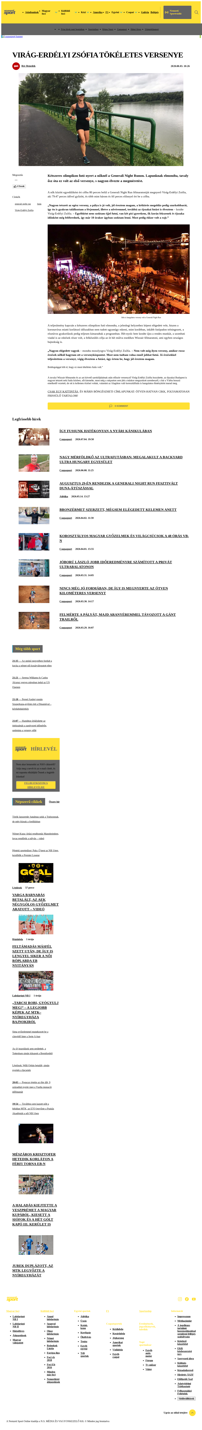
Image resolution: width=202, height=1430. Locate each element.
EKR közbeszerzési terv (184, 1351)
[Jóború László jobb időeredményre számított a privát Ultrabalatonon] (34, 576)
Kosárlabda (119, 1333)
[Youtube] (194, 1299)
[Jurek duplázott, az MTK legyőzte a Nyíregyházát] (36, 1254)
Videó (149, 1369)
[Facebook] (187, 1299)
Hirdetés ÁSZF (185, 1374)
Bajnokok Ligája (52, 1347)
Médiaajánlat (184, 1321)
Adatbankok (32, 12)
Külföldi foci (47, 1311)
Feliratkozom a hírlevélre (36, 785)
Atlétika (63, 496)
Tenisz (83, 1341)
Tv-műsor (151, 1365)
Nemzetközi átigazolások (53, 1380)
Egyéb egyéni (83, 1347)
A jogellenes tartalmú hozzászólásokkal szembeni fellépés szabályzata (186, 1331)
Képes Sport (107, 29)
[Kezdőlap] (10, 12)
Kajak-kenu (84, 1326)
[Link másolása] (16, 180)
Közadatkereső (185, 1370)
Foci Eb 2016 (51, 1366)
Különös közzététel (182, 1364)
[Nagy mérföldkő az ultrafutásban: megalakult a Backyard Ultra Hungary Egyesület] (34, 471)
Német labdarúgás (53, 1339)
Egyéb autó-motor (149, 1353)
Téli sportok (84, 1354)
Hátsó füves (136, 29)
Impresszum (183, 1316)
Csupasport (122, 29)
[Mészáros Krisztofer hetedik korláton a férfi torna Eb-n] (36, 1142)
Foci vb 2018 (51, 1358)
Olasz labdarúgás (53, 1332)
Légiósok (17, 887)
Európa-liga (53, 1352)
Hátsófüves (18, 1331)
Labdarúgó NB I (21, 995)
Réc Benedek (28, 66)
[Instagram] (180, 1299)
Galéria (145, 12)
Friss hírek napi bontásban (72, 29)
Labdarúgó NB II (19, 1325)
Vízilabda (118, 1349)
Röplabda (17, 939)
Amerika (97, 12)
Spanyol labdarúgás (53, 1325)
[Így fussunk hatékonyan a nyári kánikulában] (34, 444)
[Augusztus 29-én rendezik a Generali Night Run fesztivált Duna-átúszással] (34, 497)
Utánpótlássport (152, 29)
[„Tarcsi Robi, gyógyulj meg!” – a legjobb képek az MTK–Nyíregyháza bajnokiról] (36, 989)
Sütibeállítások (186, 1398)
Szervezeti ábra (185, 1358)
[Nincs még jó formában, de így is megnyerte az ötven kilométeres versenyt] (34, 602)
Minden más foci (51, 1373)
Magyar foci (12, 1311)
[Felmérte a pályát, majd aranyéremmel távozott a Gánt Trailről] (34, 628)
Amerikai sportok (118, 1344)
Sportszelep (145, 1311)
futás (39, 204)
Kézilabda (118, 1329)
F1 (107, 12)
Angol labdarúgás (53, 1318)
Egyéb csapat (116, 1355)
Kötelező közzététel (182, 1342)
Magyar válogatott (18, 1341)
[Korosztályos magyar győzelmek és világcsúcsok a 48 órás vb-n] (34, 549)
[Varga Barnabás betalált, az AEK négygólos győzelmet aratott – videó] (36, 881)
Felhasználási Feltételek (184, 1392)
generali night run (23, 204)
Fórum (149, 1360)
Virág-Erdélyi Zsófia (24, 210)
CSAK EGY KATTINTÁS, (63, 391)
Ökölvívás (85, 1337)
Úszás (83, 1321)
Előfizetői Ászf (185, 1379)
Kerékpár (85, 1332)
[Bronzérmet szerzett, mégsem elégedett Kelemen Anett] (34, 523)
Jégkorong (118, 1338)
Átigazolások (19, 1335)
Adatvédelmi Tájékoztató (184, 1385)
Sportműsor (93, 29)
